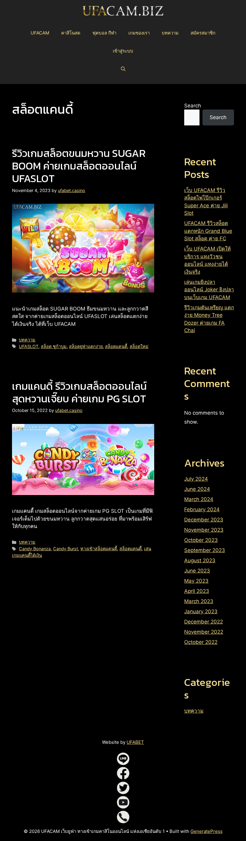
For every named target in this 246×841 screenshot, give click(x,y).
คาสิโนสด (70, 33)
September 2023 (204, 550)
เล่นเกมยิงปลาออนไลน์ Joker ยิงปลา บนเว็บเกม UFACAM (209, 289)
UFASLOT (28, 346)
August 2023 (199, 560)
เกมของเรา (139, 33)
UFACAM (40, 33)
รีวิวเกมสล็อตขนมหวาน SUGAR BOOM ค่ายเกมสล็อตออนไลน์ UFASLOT (79, 165)
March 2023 (198, 601)
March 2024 (198, 499)
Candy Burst (65, 548)
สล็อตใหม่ (139, 346)
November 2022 (203, 632)
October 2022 (201, 642)
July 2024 (196, 479)
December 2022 (203, 622)
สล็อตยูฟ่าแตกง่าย (86, 346)
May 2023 (196, 581)
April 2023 (196, 591)
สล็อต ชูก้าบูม (54, 346)
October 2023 (201, 540)
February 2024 (202, 509)
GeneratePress (206, 831)
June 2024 (197, 489)
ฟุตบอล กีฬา (104, 33)
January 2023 (201, 611)
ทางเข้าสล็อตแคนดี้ (98, 548)
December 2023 (203, 520)
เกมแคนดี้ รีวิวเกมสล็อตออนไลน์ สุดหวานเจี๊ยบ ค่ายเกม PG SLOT (79, 392)
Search (192, 106)
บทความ (170, 33)
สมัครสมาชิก (202, 33)
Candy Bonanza (35, 548)
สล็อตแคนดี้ (116, 346)
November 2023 (204, 530)
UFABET (135, 742)
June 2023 (197, 571)
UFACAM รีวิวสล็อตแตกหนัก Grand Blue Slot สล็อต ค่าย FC (208, 231)
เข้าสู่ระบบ (123, 51)
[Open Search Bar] (123, 69)
